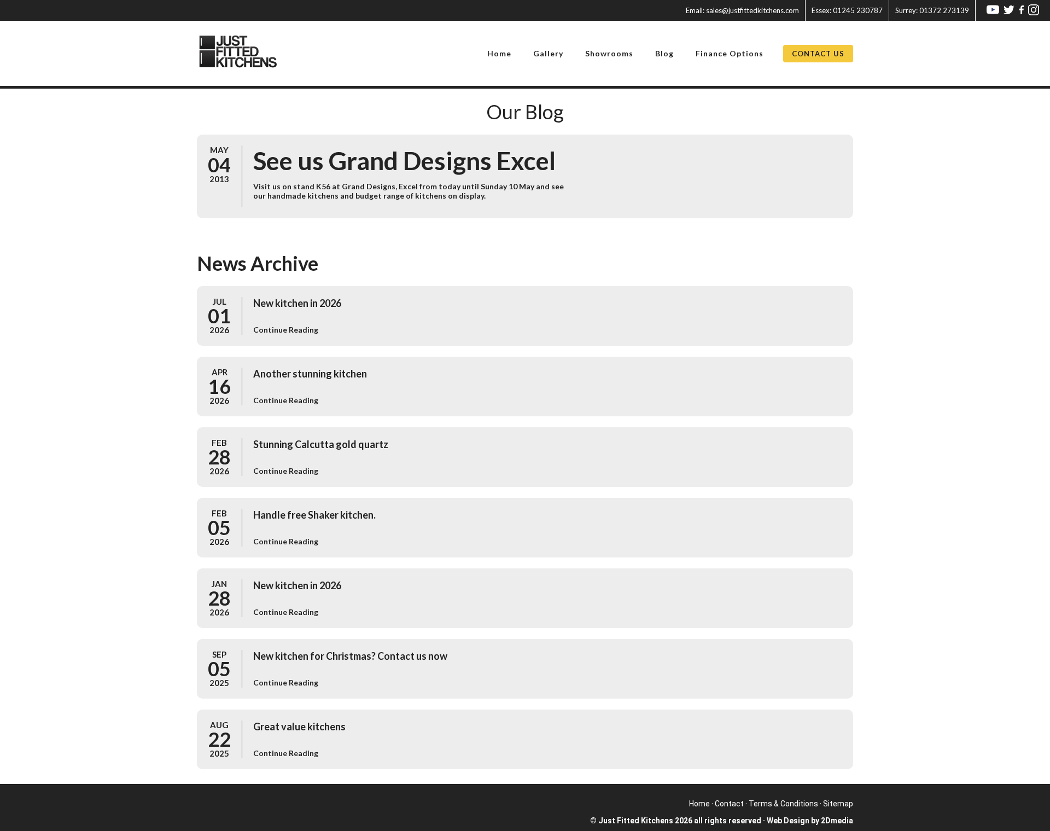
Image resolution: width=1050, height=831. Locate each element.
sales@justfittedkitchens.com (742, 10)
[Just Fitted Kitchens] (245, 53)
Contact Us (818, 53)
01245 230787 (847, 10)
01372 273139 (932, 10)
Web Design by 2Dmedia (810, 820)
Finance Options (729, 53)
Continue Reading (285, 329)
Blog (664, 53)
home (699, 803)
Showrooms (609, 53)
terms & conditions (783, 803)
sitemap (838, 803)
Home (499, 53)
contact (729, 803)
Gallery (548, 53)
